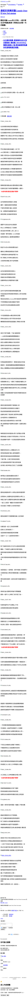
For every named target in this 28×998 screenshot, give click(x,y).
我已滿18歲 (3, 995)
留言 (16, 910)
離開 (8, 995)
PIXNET (6, 977)
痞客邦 (13, 910)
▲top (2, 918)
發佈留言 (3, 929)
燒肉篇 (10, 916)
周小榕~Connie (4, 902)
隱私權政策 (24, 977)
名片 (4, 34)
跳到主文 (3, 17)
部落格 (5, 32)
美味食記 (11, 914)
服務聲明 (14, 978)
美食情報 (12, 28)
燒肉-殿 (9, 116)
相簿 (4, 31)
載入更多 (3, 921)
